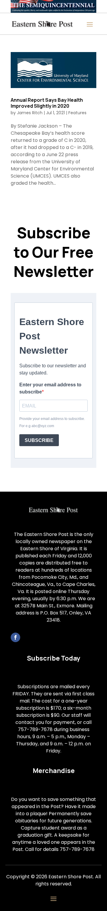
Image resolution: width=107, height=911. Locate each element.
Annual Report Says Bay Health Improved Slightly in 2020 (47, 103)
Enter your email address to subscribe (50, 388)
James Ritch (30, 113)
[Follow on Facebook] (15, 637)
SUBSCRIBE (39, 440)
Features (77, 113)
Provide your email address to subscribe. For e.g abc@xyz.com (52, 422)
